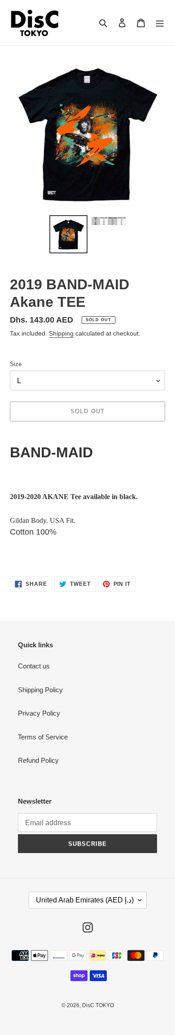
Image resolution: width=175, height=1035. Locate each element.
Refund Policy (38, 760)
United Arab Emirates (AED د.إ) (85, 900)
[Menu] (159, 22)
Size (16, 364)
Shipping (61, 333)
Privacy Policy (39, 713)
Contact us (34, 666)
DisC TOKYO (98, 1005)
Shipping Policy (40, 690)
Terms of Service (43, 737)
